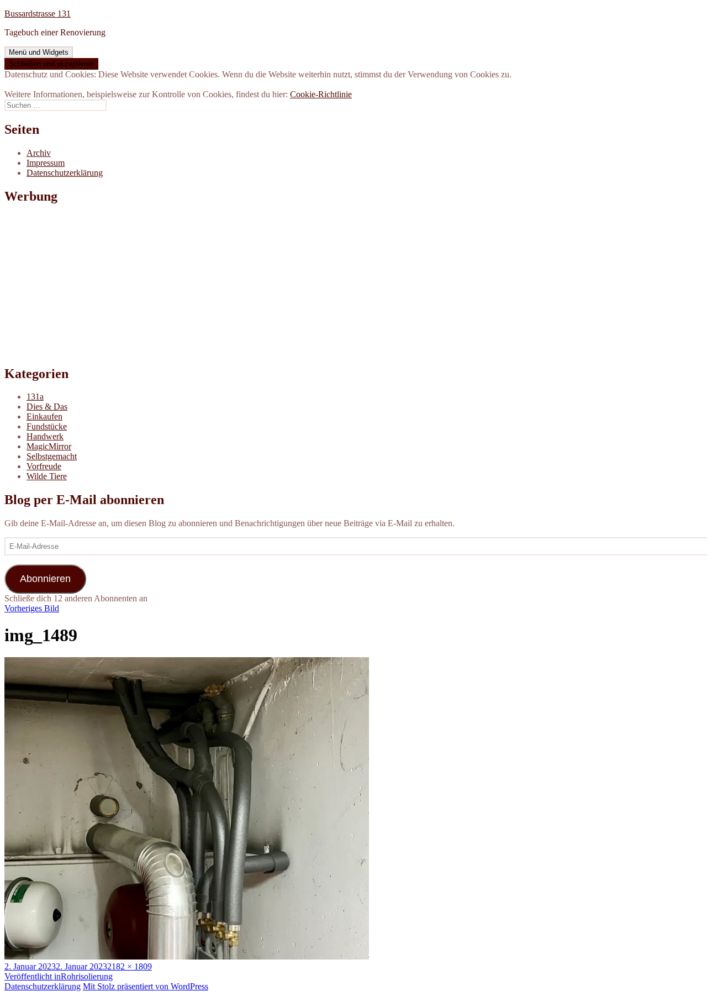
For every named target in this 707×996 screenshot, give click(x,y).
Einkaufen (44, 416)
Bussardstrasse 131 (37, 13)
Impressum (46, 162)
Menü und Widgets (38, 52)
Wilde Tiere (47, 476)
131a (35, 396)
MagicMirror (49, 446)
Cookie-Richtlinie (321, 94)
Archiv (39, 153)
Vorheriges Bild (31, 608)
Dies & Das (47, 406)
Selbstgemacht (52, 456)
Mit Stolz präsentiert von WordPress (145, 986)
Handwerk (45, 436)
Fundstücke (47, 426)
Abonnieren (45, 578)
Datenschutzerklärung (65, 172)
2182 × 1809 (129, 966)
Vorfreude (44, 466)
